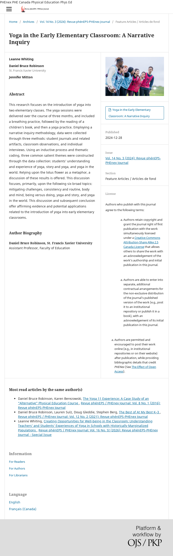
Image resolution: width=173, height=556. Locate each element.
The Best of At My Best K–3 (139, 412)
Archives (28, 22)
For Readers (17, 462)
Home (13, 22)
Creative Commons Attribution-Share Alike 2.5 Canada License (141, 242)
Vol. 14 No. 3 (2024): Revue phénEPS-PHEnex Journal (75, 22)
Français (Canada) (22, 509)
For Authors (17, 468)
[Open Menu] (9, 9)
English (14, 502)
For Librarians (18, 475)
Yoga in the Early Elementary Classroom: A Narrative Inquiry (130, 113)
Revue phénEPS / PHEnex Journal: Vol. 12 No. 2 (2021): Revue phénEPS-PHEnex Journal (83, 416)
